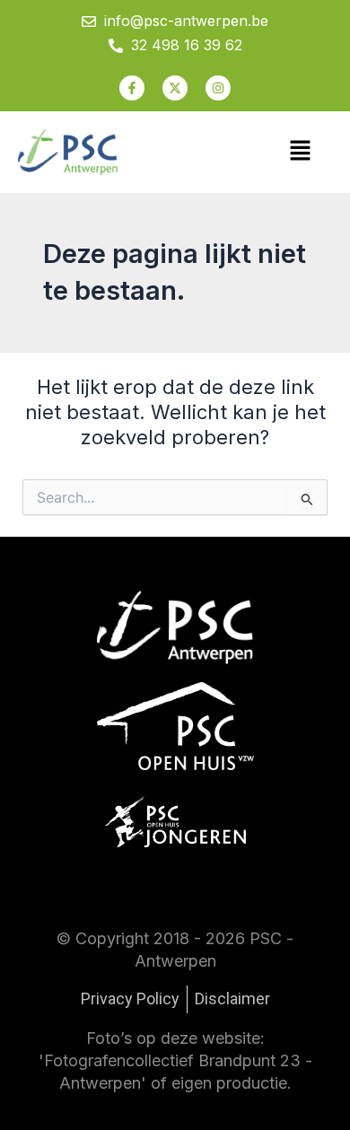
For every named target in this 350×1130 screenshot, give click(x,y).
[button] (301, 152)
